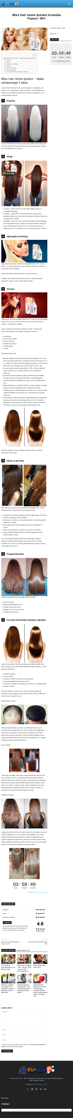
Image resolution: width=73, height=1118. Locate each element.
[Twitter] (32, 1089)
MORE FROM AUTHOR (23, 950)
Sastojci (9, 66)
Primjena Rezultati (11, 70)
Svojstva (9, 60)
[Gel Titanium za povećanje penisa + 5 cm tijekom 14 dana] (8, 959)
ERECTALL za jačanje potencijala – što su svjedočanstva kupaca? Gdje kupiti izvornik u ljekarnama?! (8, 988)
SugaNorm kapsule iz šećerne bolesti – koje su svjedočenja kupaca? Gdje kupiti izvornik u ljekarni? (24, 988)
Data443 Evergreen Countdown (40, 892)
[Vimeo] (36, 1089)
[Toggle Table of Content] (33, 55)
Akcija (8, 62)
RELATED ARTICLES (8, 950)
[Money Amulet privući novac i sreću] (40, 959)
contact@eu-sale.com (40, 1084)
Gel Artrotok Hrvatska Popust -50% (38, 943)
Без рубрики (5, 963)
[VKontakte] (40, 1089)
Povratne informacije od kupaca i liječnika (17, 71)
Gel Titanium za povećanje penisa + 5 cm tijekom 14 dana (8, 967)
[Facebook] (27, 1089)
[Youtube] (45, 1089)
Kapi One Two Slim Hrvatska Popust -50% (10, 943)
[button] (69, 4)
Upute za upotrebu (11, 68)
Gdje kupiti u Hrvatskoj (12, 64)
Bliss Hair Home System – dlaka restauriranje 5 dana (20, 58)
